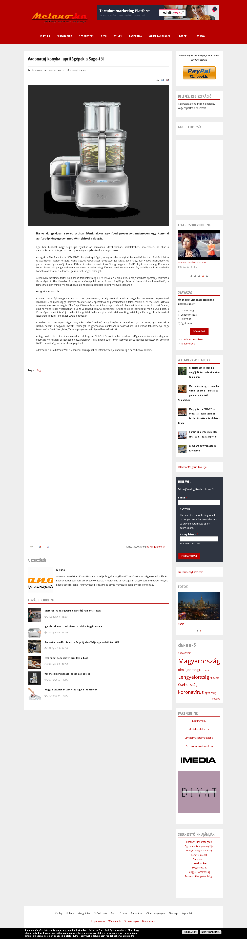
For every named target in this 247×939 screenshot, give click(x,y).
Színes (123, 913)
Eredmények (188, 343)
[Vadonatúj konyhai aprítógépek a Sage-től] (98, 223)
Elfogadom (190, 932)
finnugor (214, 677)
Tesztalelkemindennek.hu (199, 746)
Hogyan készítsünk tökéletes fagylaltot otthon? (71, 689)
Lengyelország (189, 314)
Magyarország (199, 661)
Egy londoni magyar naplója (199, 846)
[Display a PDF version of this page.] (167, 79)
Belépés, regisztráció (195, 96)
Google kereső (189, 126)
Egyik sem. (186, 323)
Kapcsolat (187, 913)
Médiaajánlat (115, 921)
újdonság (191, 670)
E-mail (182, 497)
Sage (39, 370)
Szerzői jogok (131, 921)
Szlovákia (186, 319)
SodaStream (184, 652)
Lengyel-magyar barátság (199, 850)
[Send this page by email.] (162, 79)
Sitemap (173, 913)
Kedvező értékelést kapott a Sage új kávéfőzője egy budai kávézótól (82, 642)
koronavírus (191, 692)
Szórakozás (100, 913)
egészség (210, 693)
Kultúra (70, 913)
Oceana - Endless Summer (192, 262)
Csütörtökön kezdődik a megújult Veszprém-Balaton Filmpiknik (204, 372)
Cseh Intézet (199, 859)
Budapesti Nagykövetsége (199, 876)
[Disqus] (98, 414)
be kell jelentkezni (156, 546)
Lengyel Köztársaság (199, 872)
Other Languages (155, 913)
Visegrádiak (84, 913)
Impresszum (98, 921)
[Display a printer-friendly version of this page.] (157, 79)
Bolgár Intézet (199, 867)
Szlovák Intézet (199, 863)
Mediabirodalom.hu (199, 729)
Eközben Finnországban (199, 841)
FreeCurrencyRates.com (190, 572)
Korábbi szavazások (192, 339)
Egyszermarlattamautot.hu (199, 737)
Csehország (187, 310)
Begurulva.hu (199, 720)
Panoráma (136, 913)
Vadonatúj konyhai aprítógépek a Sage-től (68, 673)
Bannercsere (149, 921)
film (181, 670)
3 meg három (189, 534)
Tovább (216, 698)
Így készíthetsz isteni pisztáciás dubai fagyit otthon (73, 626)
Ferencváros (205, 670)
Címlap (59, 913)
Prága (181, 627)
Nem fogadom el (210, 932)
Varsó (181, 623)
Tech (113, 913)
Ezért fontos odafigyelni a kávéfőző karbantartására (73, 610)
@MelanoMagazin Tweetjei (192, 467)
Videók (201, 36)
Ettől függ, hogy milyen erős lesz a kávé (66, 658)
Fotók (183, 36)
